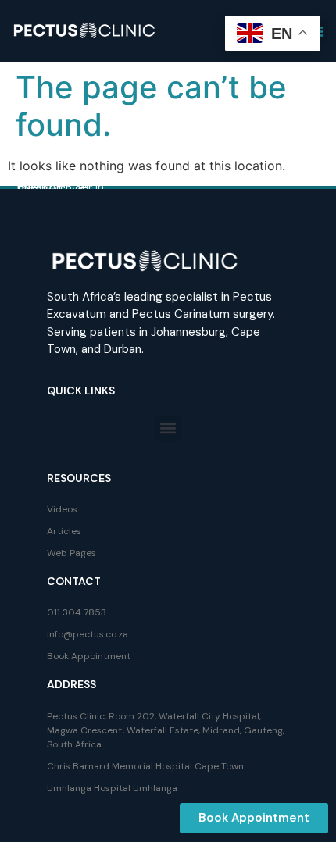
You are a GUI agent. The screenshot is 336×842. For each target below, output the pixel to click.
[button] (168, 428)
